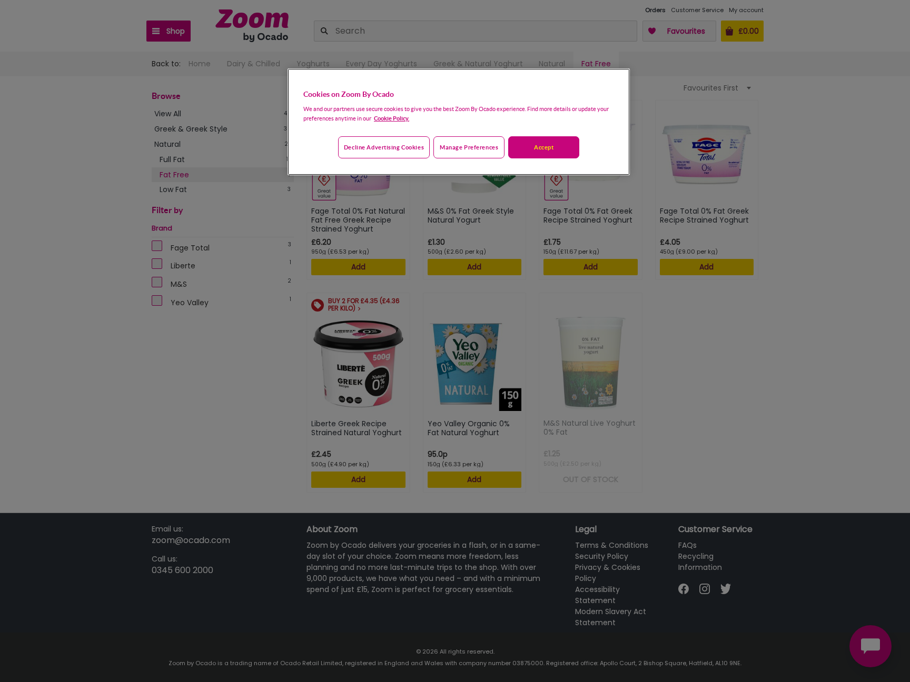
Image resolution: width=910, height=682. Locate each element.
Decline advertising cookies (384, 147)
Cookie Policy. (391, 118)
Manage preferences (469, 147)
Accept (543, 147)
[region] (459, 122)
